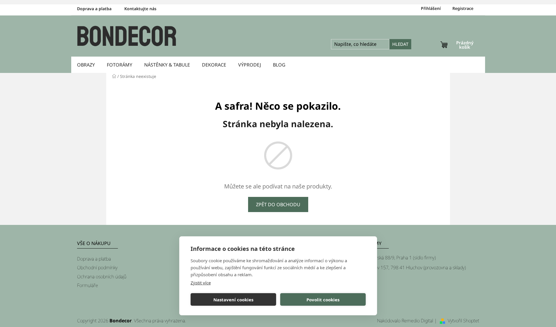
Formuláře (87, 285)
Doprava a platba (94, 8)
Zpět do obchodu (278, 204)
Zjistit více (201, 283)
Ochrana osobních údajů (101, 276)
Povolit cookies (322, 299)
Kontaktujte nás (140, 8)
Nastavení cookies (233, 299)
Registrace (462, 8)
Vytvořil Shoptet (463, 320)
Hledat (400, 44)
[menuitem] (86, 65)
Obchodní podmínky (97, 267)
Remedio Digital (417, 320)
